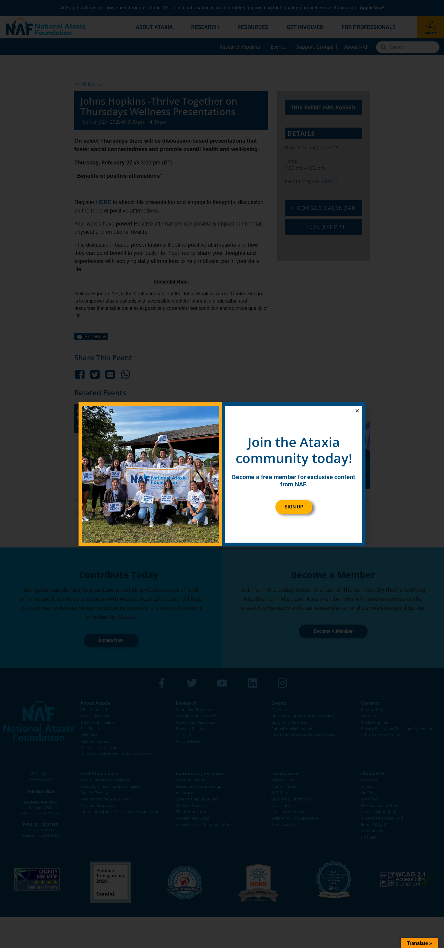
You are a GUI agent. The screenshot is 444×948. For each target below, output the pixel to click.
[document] (222, 474)
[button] (357, 410)
